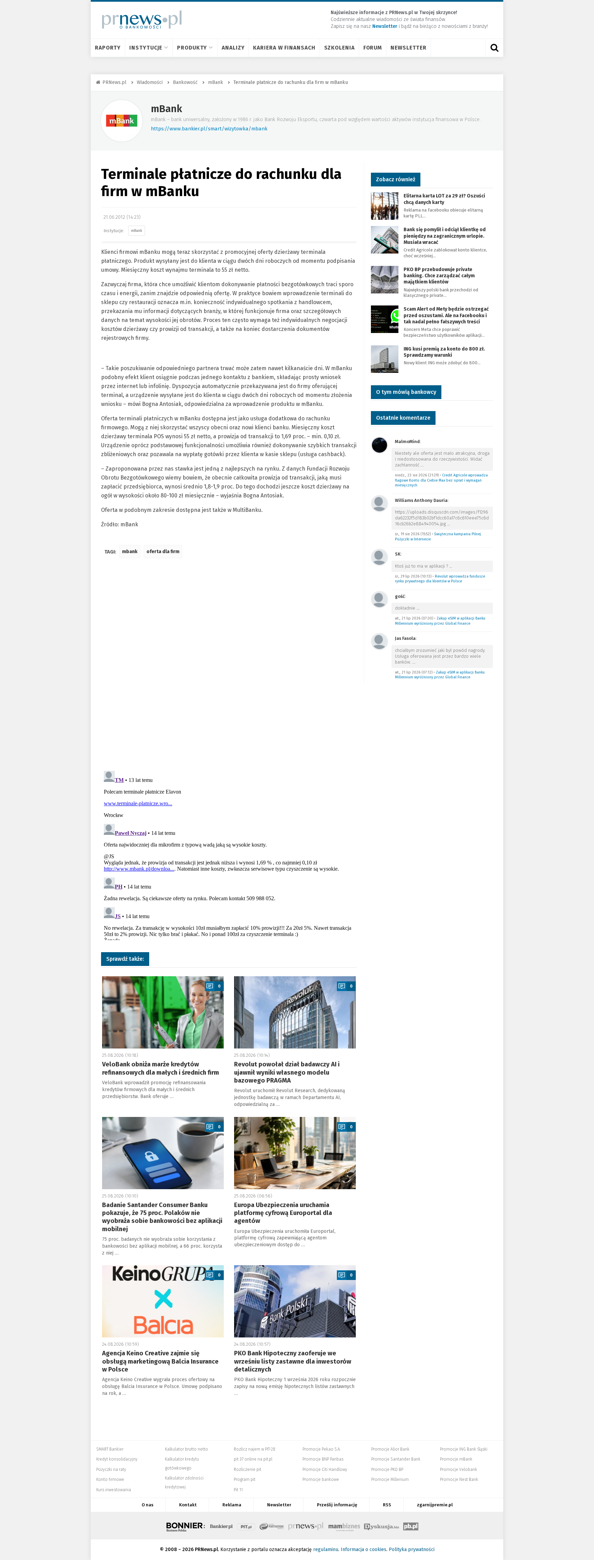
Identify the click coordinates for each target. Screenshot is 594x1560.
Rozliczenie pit (247, 1469)
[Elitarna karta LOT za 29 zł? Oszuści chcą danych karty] (384, 206)
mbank (130, 552)
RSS (387, 1504)
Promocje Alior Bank (390, 1449)
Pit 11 (238, 1489)
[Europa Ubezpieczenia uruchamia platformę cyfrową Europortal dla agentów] (295, 1153)
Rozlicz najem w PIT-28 (254, 1449)
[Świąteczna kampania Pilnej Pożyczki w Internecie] (379, 503)
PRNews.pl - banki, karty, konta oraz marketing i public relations (306, 1525)
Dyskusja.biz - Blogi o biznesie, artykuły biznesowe (381, 1525)
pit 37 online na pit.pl (253, 1459)
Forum (372, 47)
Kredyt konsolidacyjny (117, 1459)
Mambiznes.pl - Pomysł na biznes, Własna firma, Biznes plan (344, 1525)
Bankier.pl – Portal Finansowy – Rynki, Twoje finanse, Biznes (221, 1525)
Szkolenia (339, 47)
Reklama (231, 1504)
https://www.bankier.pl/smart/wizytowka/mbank (209, 129)
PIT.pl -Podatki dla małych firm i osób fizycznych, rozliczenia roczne (246, 1525)
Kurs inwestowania (113, 1489)
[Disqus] (229, 666)
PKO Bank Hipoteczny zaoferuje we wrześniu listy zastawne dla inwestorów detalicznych (292, 1361)
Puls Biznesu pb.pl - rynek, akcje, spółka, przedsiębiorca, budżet (410, 1525)
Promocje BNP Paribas (322, 1459)
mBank (166, 109)
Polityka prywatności (411, 1549)
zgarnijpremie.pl (435, 1504)
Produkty (192, 47)
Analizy (233, 47)
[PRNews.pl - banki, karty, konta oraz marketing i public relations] (139, 19)
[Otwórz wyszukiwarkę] (494, 48)
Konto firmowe (110, 1479)
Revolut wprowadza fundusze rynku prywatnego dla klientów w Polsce (440, 579)
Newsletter (408, 47)
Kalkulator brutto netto (186, 1449)
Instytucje (145, 47)
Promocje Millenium (390, 1479)
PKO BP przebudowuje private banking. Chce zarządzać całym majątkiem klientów (439, 276)
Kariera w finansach (284, 47)
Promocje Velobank (458, 1469)
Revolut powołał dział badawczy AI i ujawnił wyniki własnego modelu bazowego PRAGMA (287, 1072)
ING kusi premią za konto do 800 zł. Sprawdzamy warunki (444, 352)
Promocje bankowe (320, 1479)
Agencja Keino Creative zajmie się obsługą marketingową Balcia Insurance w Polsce (160, 1361)
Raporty (108, 47)
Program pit (244, 1479)
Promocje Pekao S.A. (321, 1449)
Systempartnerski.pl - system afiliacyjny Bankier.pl (272, 1525)
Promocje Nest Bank (459, 1479)
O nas (147, 1504)
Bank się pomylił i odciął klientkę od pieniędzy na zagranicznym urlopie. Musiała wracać (445, 236)
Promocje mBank (456, 1459)
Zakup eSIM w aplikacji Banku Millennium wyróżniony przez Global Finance (440, 621)
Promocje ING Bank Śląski (463, 1449)
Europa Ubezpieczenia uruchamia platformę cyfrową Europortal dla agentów (283, 1213)
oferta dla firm (162, 552)
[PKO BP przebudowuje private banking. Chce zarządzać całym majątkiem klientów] (384, 279)
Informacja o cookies (363, 1549)
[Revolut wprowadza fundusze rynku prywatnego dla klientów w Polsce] (379, 556)
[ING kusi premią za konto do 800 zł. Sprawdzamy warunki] (384, 358)
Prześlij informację (337, 1504)
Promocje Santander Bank (395, 1459)
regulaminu (325, 1549)
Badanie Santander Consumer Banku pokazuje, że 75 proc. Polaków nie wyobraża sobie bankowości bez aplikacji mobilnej (162, 1217)
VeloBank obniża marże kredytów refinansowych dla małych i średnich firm (160, 1068)
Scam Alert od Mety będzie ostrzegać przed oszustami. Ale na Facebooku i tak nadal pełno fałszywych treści (446, 315)
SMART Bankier (109, 1449)
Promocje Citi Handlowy (324, 1469)
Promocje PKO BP (387, 1469)
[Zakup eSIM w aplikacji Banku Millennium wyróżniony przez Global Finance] (379, 599)
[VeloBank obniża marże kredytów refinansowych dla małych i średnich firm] (163, 1012)
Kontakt (188, 1504)
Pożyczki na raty (111, 1469)
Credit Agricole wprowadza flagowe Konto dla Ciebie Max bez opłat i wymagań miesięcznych (441, 480)
